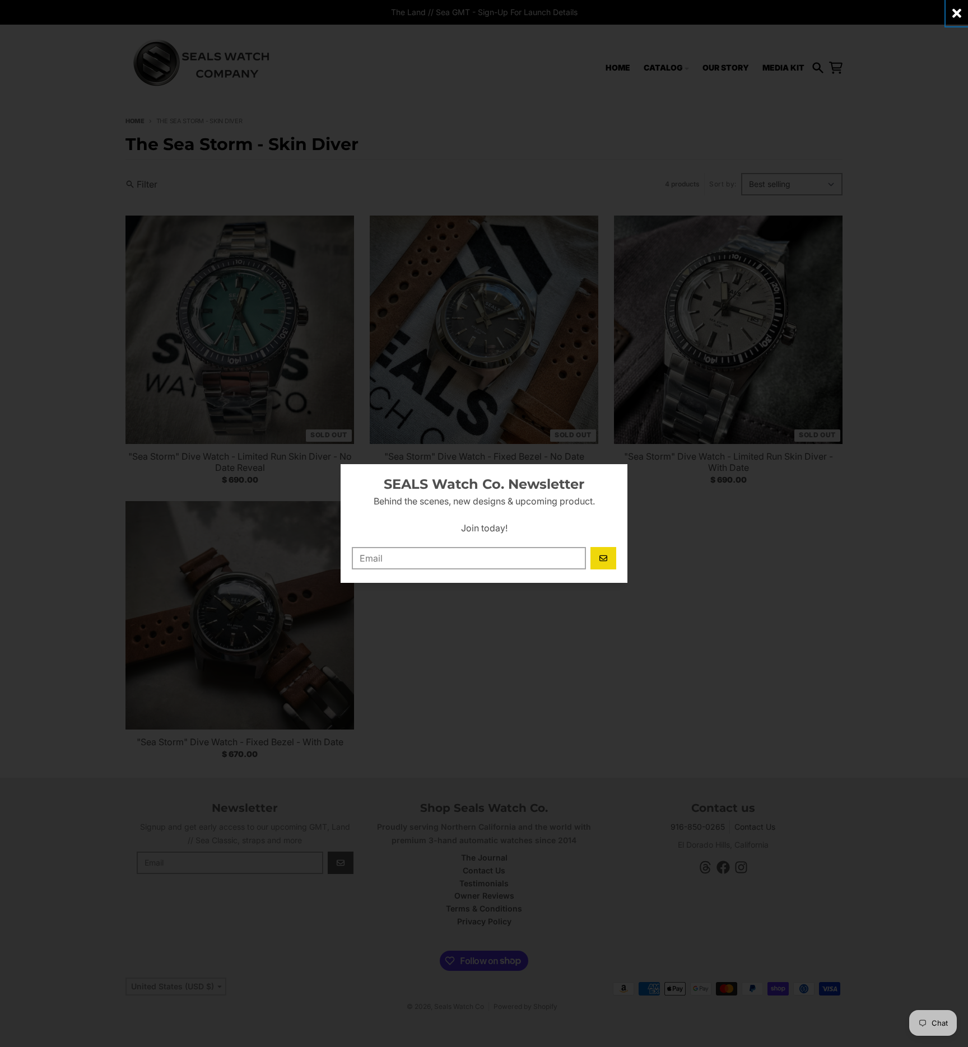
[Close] (957, 13)
